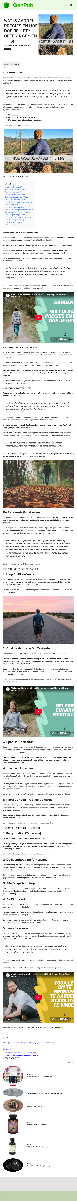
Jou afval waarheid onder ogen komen (21, 1052)
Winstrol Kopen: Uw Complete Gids (40, 1077)
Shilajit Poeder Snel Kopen (37, 1125)
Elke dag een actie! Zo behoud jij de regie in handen (26, 1055)
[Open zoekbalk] (65, 5)
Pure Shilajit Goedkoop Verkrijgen (39, 1166)
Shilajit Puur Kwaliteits (35, 1106)
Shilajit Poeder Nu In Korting (37, 1147)
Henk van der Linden (10, 46)
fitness (7, 49)
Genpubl (8, 1196)
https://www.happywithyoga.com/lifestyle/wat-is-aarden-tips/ (29, 1043)
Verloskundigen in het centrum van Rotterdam (44, 1093)
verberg (14, 184)
